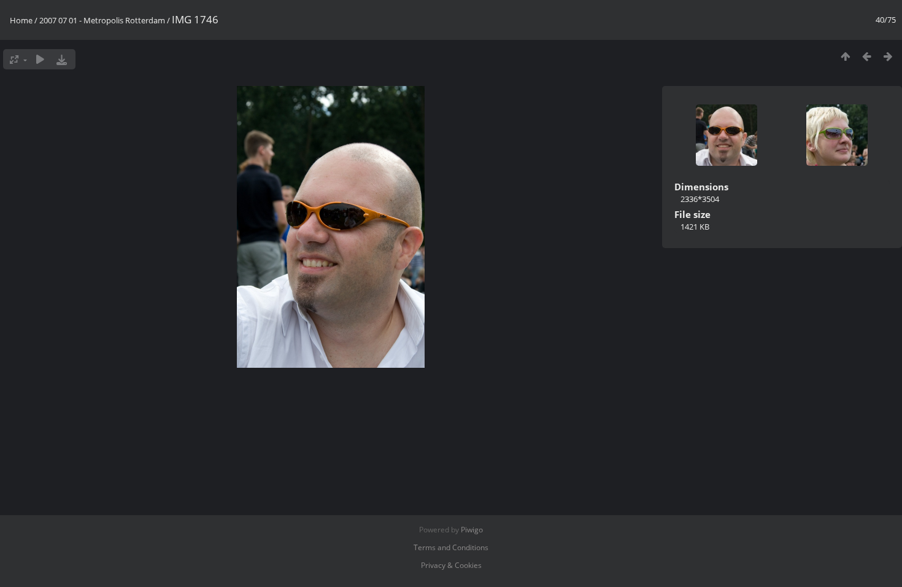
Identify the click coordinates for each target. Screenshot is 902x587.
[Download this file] (61, 59)
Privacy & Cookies (451, 565)
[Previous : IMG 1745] (866, 56)
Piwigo (472, 529)
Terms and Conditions (451, 547)
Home (21, 20)
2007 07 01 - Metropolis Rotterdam (102, 20)
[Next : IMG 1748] (888, 56)
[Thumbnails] (845, 56)
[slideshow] (40, 59)
